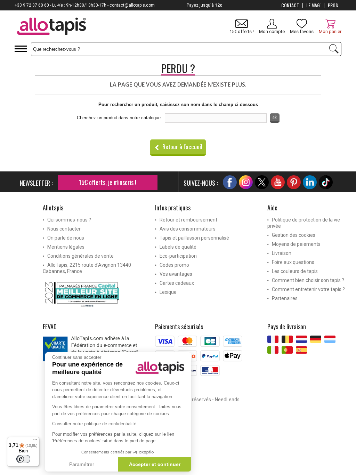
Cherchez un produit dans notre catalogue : (120, 117)
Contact (290, 5)
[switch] (23, 459)
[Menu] (35, 441)
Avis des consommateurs (188, 229)
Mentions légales (65, 247)
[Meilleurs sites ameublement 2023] (94, 294)
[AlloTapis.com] (52, 27)
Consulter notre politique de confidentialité (94, 423)
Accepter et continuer (154, 464)
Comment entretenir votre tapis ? (308, 289)
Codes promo (174, 265)
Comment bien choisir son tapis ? (308, 280)
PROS (333, 5)
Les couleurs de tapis (295, 271)
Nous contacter (64, 229)
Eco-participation (178, 256)
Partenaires (285, 298)
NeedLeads (227, 399)
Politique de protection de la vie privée (303, 223)
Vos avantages (176, 274)
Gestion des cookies (293, 235)
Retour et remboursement (188, 220)
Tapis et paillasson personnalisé (194, 238)
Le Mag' (313, 5)
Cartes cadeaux (177, 283)
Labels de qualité (178, 247)
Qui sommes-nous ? (69, 220)
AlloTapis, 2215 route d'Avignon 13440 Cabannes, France (87, 268)
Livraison (281, 253)
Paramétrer (81, 464)
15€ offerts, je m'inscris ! (107, 182)
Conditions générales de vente (80, 256)
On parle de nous (65, 238)
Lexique (168, 292)
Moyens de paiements (296, 244)
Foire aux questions (293, 262)
